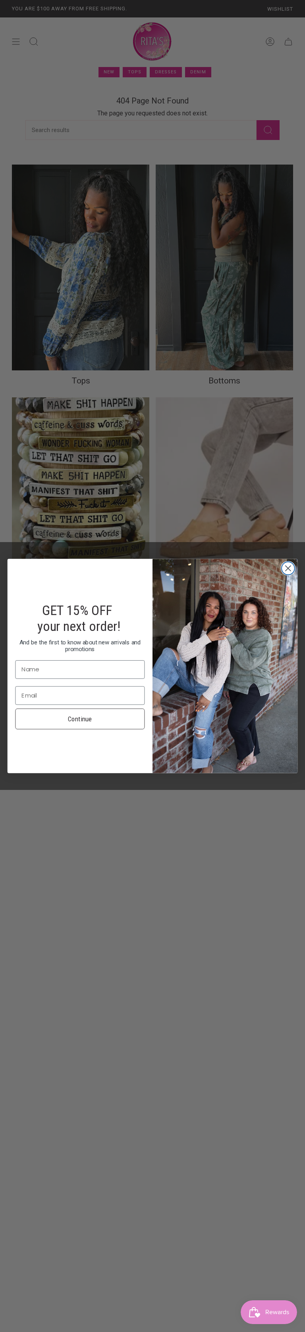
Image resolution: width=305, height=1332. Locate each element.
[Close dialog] (288, 568)
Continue (80, 719)
